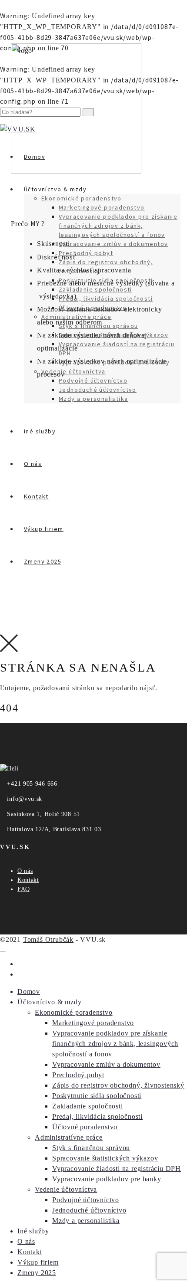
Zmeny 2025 (36, 1272)
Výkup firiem (38, 1262)
